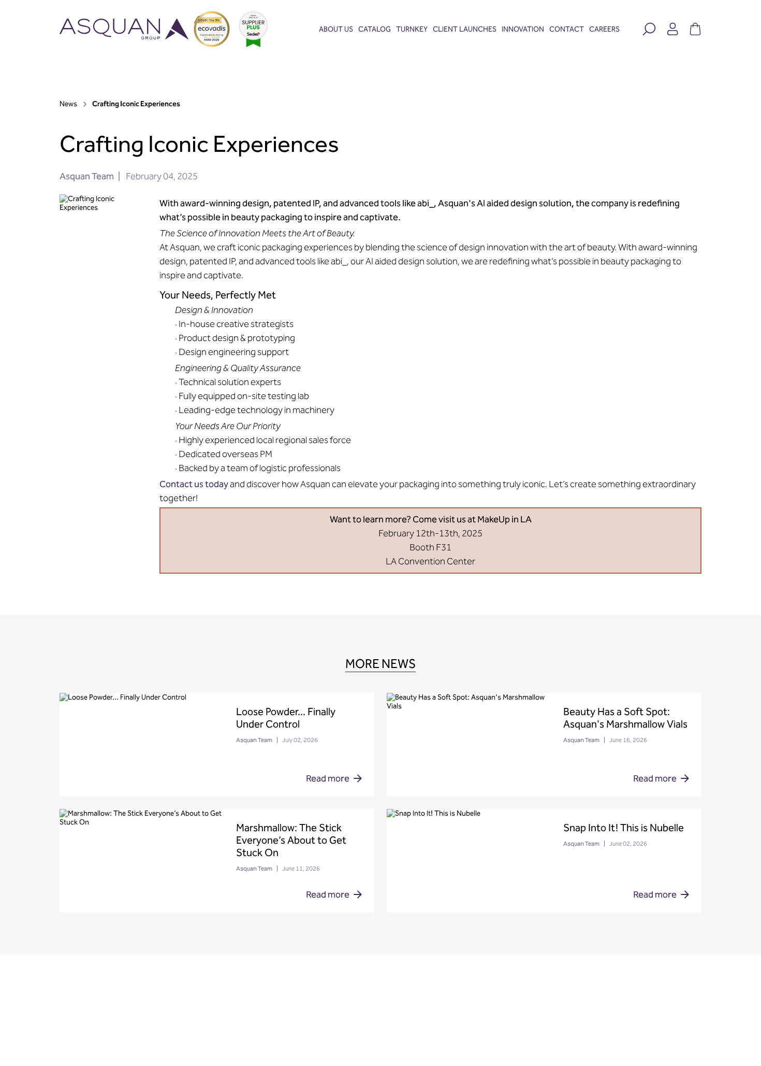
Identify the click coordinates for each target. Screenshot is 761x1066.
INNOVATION (523, 29)
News (69, 104)
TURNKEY (412, 29)
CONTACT (566, 29)
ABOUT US (336, 29)
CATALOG (374, 29)
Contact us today (193, 484)
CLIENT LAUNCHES (464, 29)
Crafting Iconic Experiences (136, 104)
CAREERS (604, 29)
